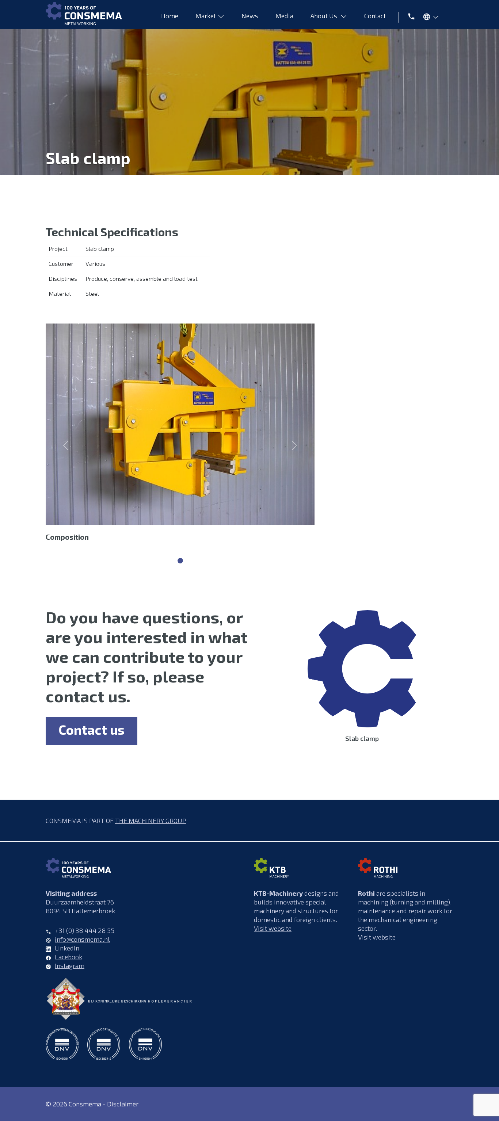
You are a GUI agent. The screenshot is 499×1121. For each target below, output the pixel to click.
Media (284, 16)
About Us (325, 16)
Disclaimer (122, 1104)
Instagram (69, 965)
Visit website (273, 928)
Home (169, 16)
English (429, 18)
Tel (408, 16)
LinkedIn (67, 948)
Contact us (91, 729)
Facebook (68, 957)
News (249, 16)
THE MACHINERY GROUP (150, 820)
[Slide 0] (180, 560)
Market (205, 16)
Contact (375, 16)
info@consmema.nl (82, 939)
